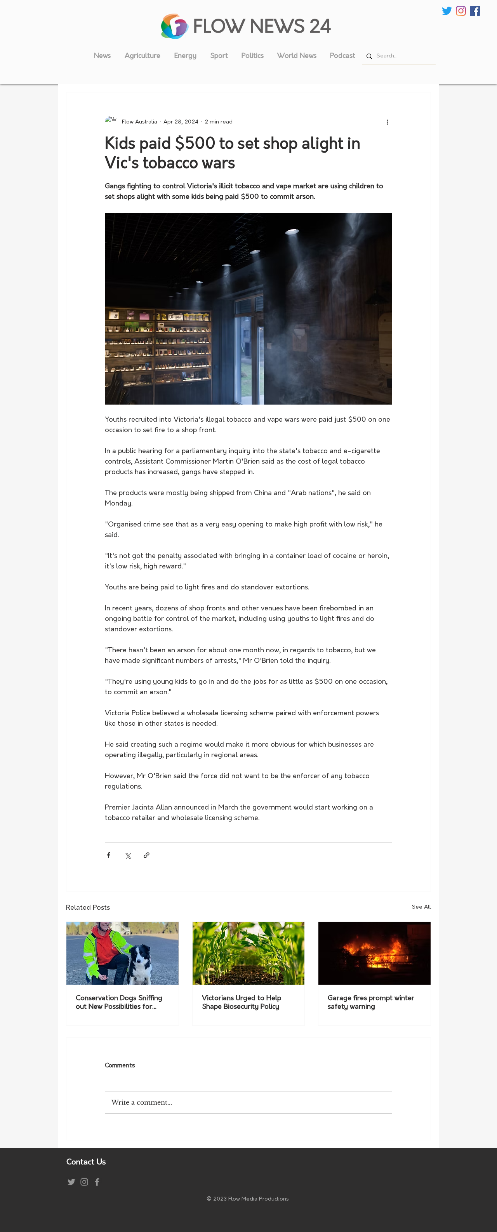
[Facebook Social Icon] (475, 11)
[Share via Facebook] (108, 855)
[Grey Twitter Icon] (71, 1182)
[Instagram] (461, 11)
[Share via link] (146, 855)
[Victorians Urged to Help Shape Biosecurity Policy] (249, 953)
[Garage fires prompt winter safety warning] (374, 953)
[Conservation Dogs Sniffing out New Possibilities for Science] (122, 953)
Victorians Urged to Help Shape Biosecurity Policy (241, 1003)
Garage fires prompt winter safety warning (371, 1003)
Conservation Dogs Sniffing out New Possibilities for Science (119, 1003)
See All (421, 907)
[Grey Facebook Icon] (97, 1182)
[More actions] (387, 122)
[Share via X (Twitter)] (127, 855)
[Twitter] (447, 11)
